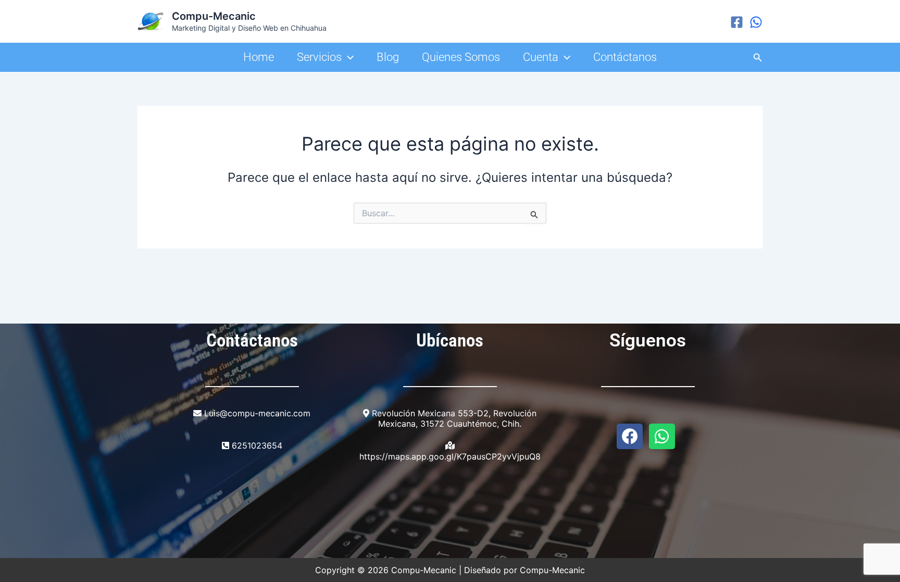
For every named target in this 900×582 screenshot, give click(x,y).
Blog (388, 57)
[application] (348, 57)
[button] (757, 57)
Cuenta (540, 57)
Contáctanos (625, 57)
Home (258, 57)
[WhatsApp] (755, 22)
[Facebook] (736, 22)
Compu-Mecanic (214, 16)
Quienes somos (461, 57)
